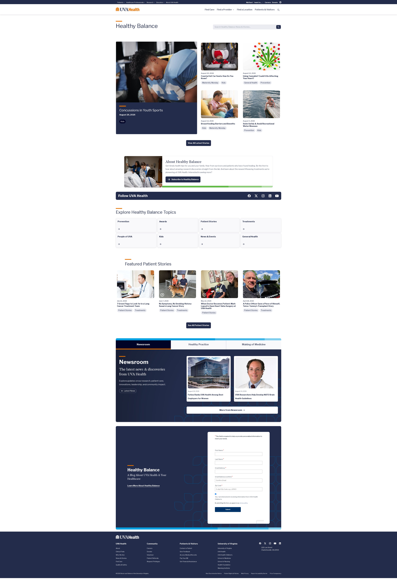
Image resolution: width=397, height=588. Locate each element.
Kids (122, 121)
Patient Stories (125, 310)
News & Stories (121, 558)
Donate (275, 2)
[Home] (127, 9)
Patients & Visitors (265, 9)
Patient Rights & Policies (231, 573)
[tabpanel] (198, 385)
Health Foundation (224, 565)
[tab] (143, 344)
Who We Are (120, 555)
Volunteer (150, 555)
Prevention (265, 83)
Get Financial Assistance (188, 561)
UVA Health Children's (225, 555)
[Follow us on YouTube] (277, 196)
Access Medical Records (188, 555)
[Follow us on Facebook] (249, 196)
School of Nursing (224, 561)
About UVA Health (172, 2)
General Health (250, 83)
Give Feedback (185, 551)
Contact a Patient (186, 548)
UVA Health (221, 551)
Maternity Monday (210, 83)
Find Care (209, 9)
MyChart (249, 2)
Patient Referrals (153, 558)
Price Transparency (275, 573)
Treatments (140, 310)
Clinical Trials (120, 551)
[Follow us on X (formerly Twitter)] (256, 196)
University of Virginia (225, 548)
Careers (268, 2)
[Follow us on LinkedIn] (270, 196)
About (118, 548)
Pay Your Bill (184, 558)
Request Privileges (153, 561)
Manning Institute (224, 568)
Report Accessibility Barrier (259, 573)
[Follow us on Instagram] (263, 196)
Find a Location (244, 9)
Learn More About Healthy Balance (143, 486)
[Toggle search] (278, 9)
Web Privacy (245, 573)
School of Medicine (224, 558)
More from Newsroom (230, 410)
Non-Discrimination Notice (214, 573)
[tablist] (198, 344)
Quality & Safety (121, 565)
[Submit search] (278, 27)
